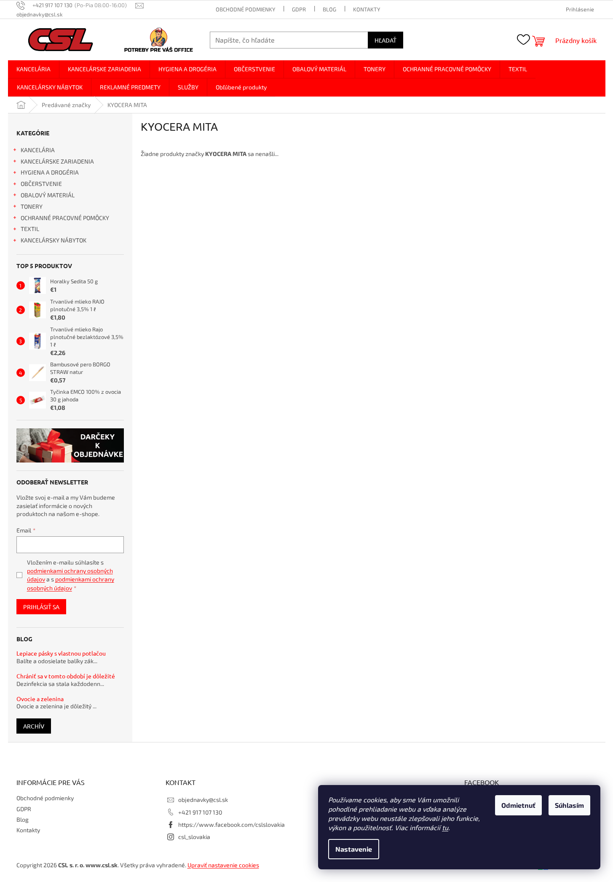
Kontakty (366, 9)
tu (445, 827)
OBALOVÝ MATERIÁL (48, 195)
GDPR (299, 9)
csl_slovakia (194, 836)
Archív (33, 726)
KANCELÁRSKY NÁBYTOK (53, 240)
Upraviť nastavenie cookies (223, 865)
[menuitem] (33, 69)
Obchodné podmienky (245, 9)
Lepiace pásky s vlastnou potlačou (61, 653)
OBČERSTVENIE (41, 183)
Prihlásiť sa (41, 606)
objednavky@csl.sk (203, 799)
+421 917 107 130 (200, 812)
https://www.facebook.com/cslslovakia (231, 824)
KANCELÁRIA (38, 149)
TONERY (32, 206)
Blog (329, 9)
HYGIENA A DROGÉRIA (50, 172)
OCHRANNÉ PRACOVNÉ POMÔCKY (65, 217)
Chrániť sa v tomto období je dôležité (65, 676)
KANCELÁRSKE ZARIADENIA (57, 161)
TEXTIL (30, 228)
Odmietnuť (518, 805)
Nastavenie (353, 849)
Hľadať (385, 40)
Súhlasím (569, 805)
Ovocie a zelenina (40, 699)
